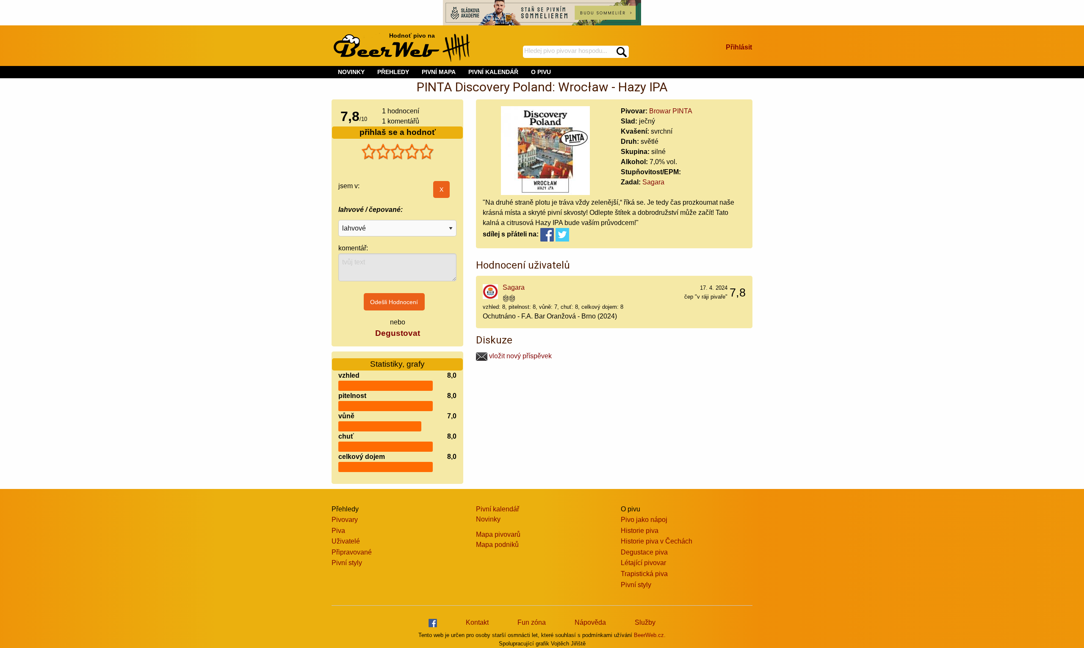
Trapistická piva (644, 573)
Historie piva (639, 530)
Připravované (352, 552)
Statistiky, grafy (397, 364)
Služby (645, 622)
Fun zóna (531, 622)
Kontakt (477, 622)
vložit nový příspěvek (519, 356)
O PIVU (541, 72)
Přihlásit (739, 47)
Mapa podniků (497, 544)
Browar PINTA (670, 111)
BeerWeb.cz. (650, 635)
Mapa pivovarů (498, 534)
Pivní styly (347, 562)
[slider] (398, 152)
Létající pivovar (643, 562)
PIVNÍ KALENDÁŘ (493, 72)
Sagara (653, 182)
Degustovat (397, 333)
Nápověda (590, 622)
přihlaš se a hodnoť (397, 132)
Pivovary (345, 519)
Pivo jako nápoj (644, 519)
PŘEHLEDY (393, 72)
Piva (338, 530)
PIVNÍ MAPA (439, 72)
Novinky (488, 519)
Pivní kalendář (497, 509)
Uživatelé (346, 541)
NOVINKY (351, 72)
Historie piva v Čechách (656, 541)
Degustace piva (644, 552)
